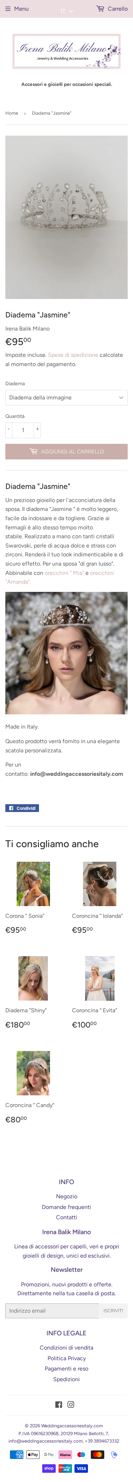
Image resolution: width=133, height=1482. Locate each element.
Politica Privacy (67, 1358)
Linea (21, 1246)
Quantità (14, 416)
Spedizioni (66, 1379)
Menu (21, 8)
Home (11, 113)
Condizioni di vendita (66, 1347)
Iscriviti (113, 1311)
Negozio (66, 1196)
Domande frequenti (66, 1207)
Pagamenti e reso (66, 1368)
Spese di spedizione (73, 355)
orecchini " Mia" (64, 573)
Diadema (15, 384)
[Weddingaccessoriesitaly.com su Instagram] (70, 1405)
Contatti (66, 1217)
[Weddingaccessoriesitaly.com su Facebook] (58, 1405)
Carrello (117, 8)
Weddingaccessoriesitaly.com (72, 1425)
